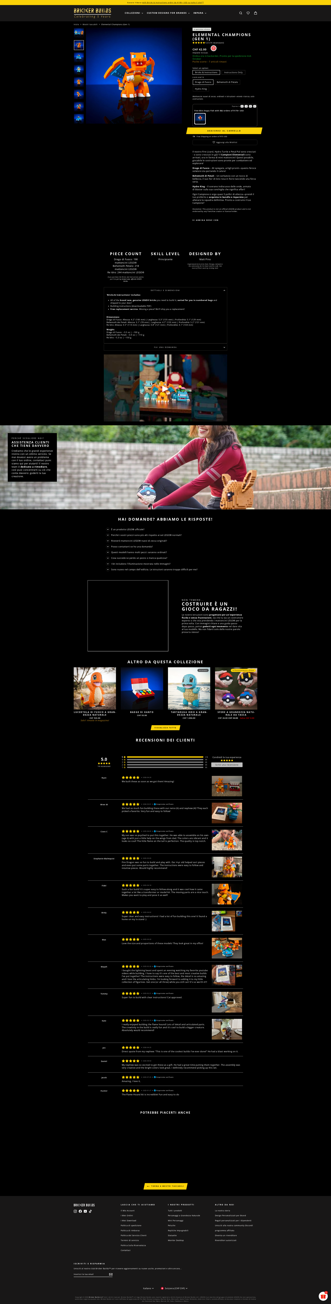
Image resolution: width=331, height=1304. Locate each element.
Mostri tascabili (90, 24)
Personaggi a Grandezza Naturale (184, 1215)
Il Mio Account (127, 1210)
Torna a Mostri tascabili (167, 1186)
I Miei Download (128, 1220)
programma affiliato (224, 1230)
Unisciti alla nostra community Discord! (234, 1225)
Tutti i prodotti (175, 1210)
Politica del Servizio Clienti (133, 1235)
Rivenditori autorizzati (225, 1240)
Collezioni (133, 13)
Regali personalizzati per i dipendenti (233, 1220)
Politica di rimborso (130, 1230)
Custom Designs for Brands (167, 13)
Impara (198, 13)
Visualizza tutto (165, 728)
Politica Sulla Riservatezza (133, 1245)
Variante (198, 77)
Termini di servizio (130, 1240)
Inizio (76, 24)
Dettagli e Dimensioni (165, 290)
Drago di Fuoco (203, 82)
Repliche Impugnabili (178, 1230)
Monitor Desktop (176, 1240)
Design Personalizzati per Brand (230, 1215)
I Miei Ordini (127, 1215)
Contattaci (126, 1250)
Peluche (172, 1225)
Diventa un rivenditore (226, 1235)
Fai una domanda (165, 347)
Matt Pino (205, 259)
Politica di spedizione (131, 1225)
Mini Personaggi (175, 1220)
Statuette (172, 1235)
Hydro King (201, 88)
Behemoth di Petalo (227, 82)
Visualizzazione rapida (95, 706)
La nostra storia (222, 1210)
